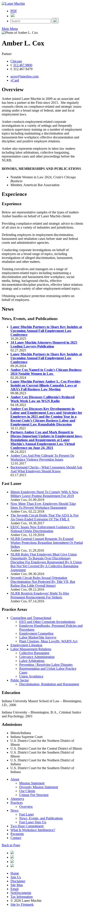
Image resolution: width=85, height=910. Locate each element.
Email (14, 889)
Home (14, 873)
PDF (13, 11)
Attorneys (17, 799)
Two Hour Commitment (27, 826)
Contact (15, 838)
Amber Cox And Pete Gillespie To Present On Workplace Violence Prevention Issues (42, 457)
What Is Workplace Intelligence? (32, 830)
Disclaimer (17, 881)
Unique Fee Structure (34, 795)
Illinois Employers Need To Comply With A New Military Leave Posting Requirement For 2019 (44, 494)
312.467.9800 (22, 65)
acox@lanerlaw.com (24, 76)
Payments (17, 834)
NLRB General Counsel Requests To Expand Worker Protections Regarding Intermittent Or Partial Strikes (46, 542)
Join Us (15, 877)
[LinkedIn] (12, 853)
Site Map (16, 885)
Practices (16, 802)
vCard (14, 80)
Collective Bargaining (34, 653)
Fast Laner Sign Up (32, 822)
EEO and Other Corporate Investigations (47, 622)
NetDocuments (20, 893)
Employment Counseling (36, 633)
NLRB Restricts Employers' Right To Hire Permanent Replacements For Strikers (39, 595)
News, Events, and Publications (41, 818)
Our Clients (27, 791)
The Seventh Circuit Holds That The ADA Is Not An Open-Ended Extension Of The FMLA (44, 517)
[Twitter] (12, 857)
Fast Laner (26, 814)
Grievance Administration (36, 657)
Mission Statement (31, 783)
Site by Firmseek (22, 904)
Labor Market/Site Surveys (37, 637)
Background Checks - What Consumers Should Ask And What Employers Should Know (46, 469)
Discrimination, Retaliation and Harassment (49, 684)
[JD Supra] (12, 861)
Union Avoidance (31, 676)
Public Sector (19, 680)
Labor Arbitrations (31, 661)
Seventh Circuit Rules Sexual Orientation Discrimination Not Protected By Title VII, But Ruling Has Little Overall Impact (42, 581)
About (14, 779)
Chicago (16, 61)
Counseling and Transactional (30, 618)
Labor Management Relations (30, 649)
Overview (26, 806)
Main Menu (10, 29)
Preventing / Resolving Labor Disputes (46, 664)
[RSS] (12, 866)
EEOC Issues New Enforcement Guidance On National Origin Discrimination (42, 529)
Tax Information (21, 897)
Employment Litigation (26, 645)
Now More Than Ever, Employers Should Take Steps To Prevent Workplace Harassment (43, 505)
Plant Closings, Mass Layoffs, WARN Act (48, 641)
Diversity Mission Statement (38, 787)
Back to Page (11, 845)
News (14, 810)
